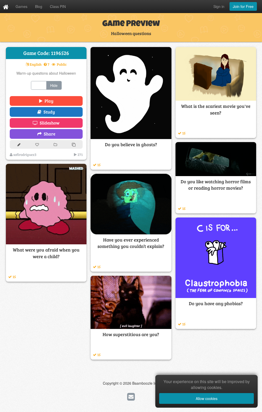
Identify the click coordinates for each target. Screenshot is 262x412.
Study (48, 112)
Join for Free (243, 6)
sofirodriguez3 (24, 154)
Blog (38, 6)
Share (48, 134)
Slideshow (49, 123)
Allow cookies (206, 398)
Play (47, 101)
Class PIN (58, 6)
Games (21, 6)
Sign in (218, 6)
